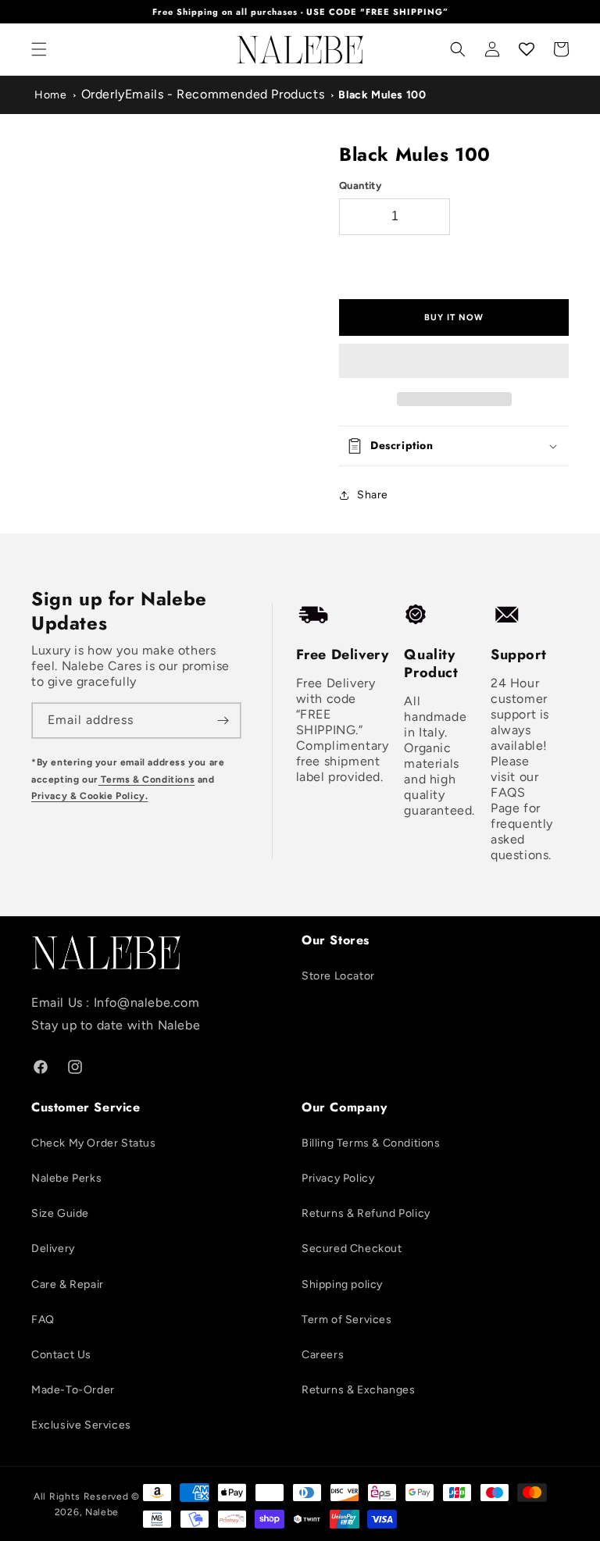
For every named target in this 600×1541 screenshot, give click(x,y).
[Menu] (39, 49)
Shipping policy (342, 1284)
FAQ (43, 1319)
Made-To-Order (73, 1390)
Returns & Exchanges (358, 1390)
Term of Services (347, 1319)
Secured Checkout (352, 1248)
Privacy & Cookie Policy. (89, 795)
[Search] (458, 49)
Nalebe (102, 1512)
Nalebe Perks (66, 1178)
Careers (323, 1354)
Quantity (360, 185)
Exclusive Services (81, 1425)
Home (50, 95)
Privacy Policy (338, 1178)
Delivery (53, 1248)
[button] (454, 362)
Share (372, 494)
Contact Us (61, 1354)
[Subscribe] (223, 720)
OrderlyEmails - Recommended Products (203, 94)
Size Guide (60, 1213)
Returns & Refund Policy (366, 1213)
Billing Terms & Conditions (371, 1143)
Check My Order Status (93, 1143)
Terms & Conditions (146, 779)
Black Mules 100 (382, 95)
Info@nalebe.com (147, 1002)
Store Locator (338, 976)
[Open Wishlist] (526, 49)
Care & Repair (67, 1284)
